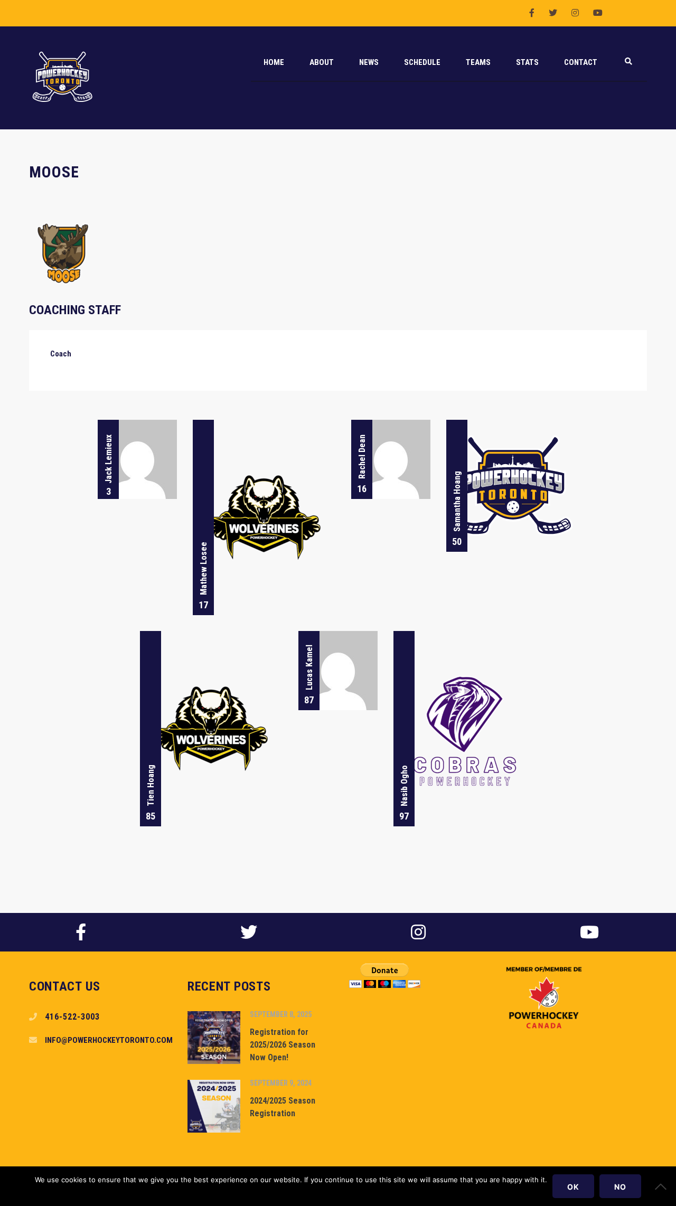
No (620, 1186)
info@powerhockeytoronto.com (109, 1040)
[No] (663, 1186)
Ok (573, 1186)
